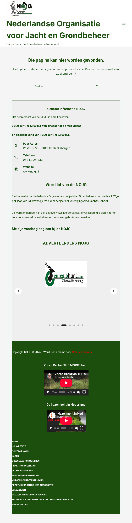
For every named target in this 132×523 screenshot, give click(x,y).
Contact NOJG (20, 451)
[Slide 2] (54, 325)
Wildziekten (19, 490)
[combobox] (63, 86)
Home (15, 441)
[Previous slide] (18, 291)
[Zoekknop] (97, 86)
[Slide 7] (78, 325)
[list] (66, 291)
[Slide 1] (50, 325)
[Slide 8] (82, 325)
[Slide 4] (64, 325)
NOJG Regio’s (19, 446)
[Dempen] (78, 392)
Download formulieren (26, 461)
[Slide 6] (74, 325)
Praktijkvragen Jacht (25, 465)
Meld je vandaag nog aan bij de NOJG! (41, 229)
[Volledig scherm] (84, 392)
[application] (66, 382)
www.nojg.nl (31, 171)
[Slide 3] (58, 325)
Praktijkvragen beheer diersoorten (33, 485)
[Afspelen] (48, 392)
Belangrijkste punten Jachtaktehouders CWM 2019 (42, 499)
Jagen (15, 456)
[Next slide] (113, 291)
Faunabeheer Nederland (26, 475)
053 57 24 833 (33, 159)
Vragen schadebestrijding (27, 480)
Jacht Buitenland (22, 470)
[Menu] (123, 23)
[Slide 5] (70, 325)
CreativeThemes (82, 352)
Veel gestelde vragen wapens (29, 494)
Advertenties (20, 504)
